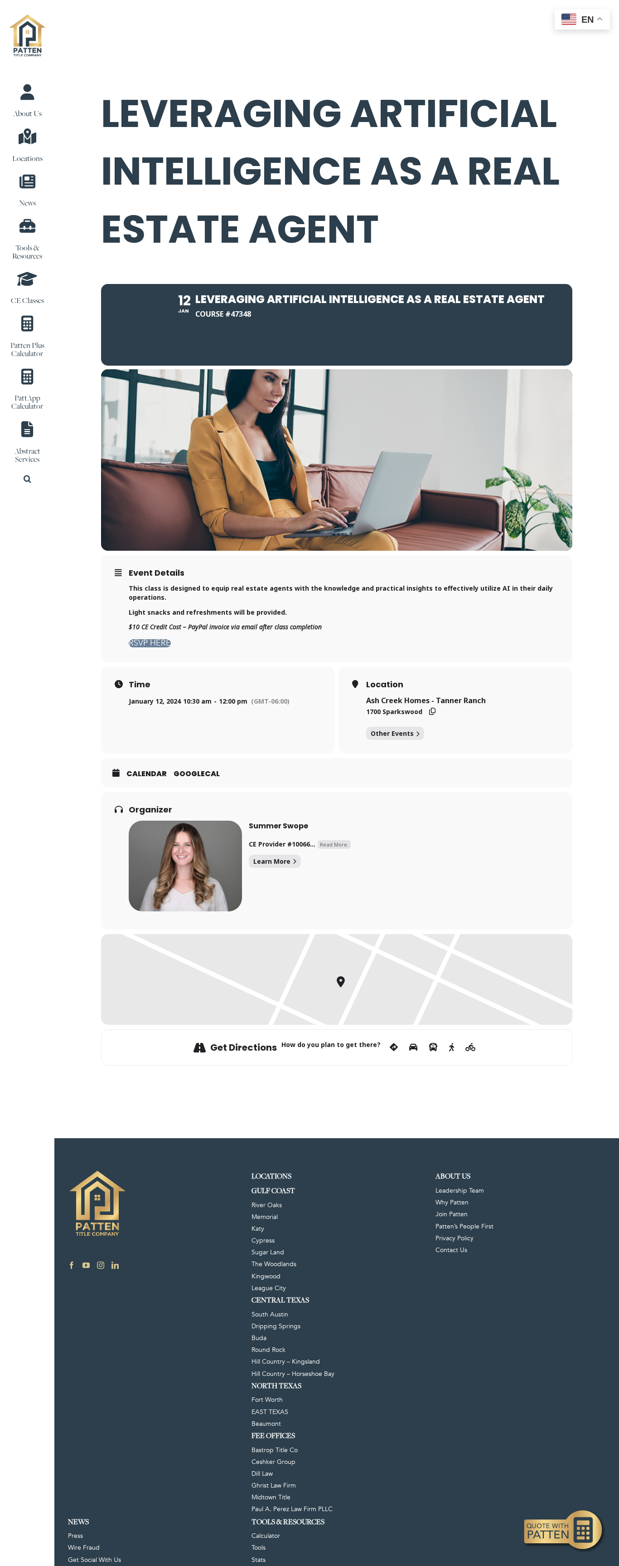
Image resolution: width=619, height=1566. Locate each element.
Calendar (146, 773)
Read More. (334, 844)
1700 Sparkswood (394, 711)
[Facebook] (71, 1265)
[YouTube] (86, 1265)
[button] (27, 479)
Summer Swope (278, 826)
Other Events (392, 733)
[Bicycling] (470, 1047)
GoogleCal (197, 773)
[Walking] (452, 1047)
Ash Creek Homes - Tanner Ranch (426, 700)
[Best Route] (393, 1047)
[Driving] (413, 1047)
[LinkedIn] (115, 1265)
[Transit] (433, 1047)
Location (384, 684)
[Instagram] (100, 1265)
